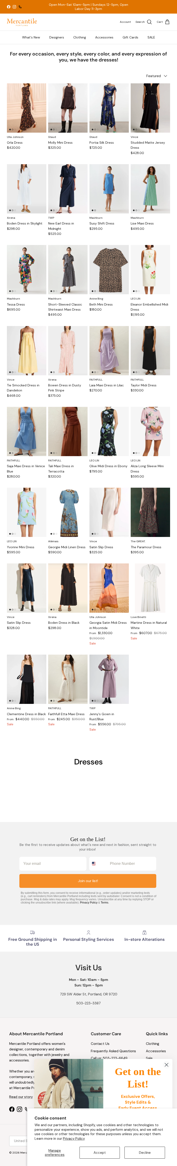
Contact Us (100, 1043)
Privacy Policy (74, 1138)
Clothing (79, 37)
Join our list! (88, 880)
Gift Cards (130, 37)
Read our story (21, 1097)
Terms (104, 902)
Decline (145, 1152)
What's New (31, 37)
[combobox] (98, 863)
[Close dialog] (166, 1065)
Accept (100, 1152)
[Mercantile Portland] (22, 22)
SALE (151, 37)
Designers (56, 37)
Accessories (104, 37)
